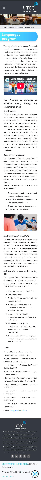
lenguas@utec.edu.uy (19, 411)
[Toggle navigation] (4, 7)
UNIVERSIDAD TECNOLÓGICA (15, 464)
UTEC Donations (8, 477)
